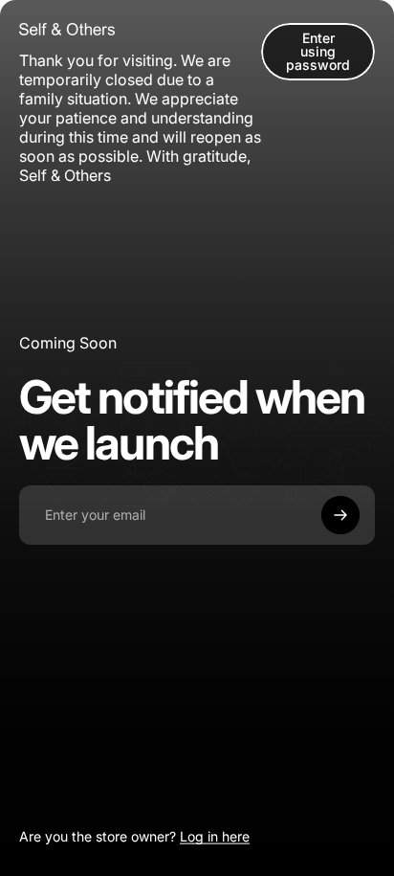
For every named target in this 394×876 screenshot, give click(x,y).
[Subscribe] (340, 515)
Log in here (215, 836)
